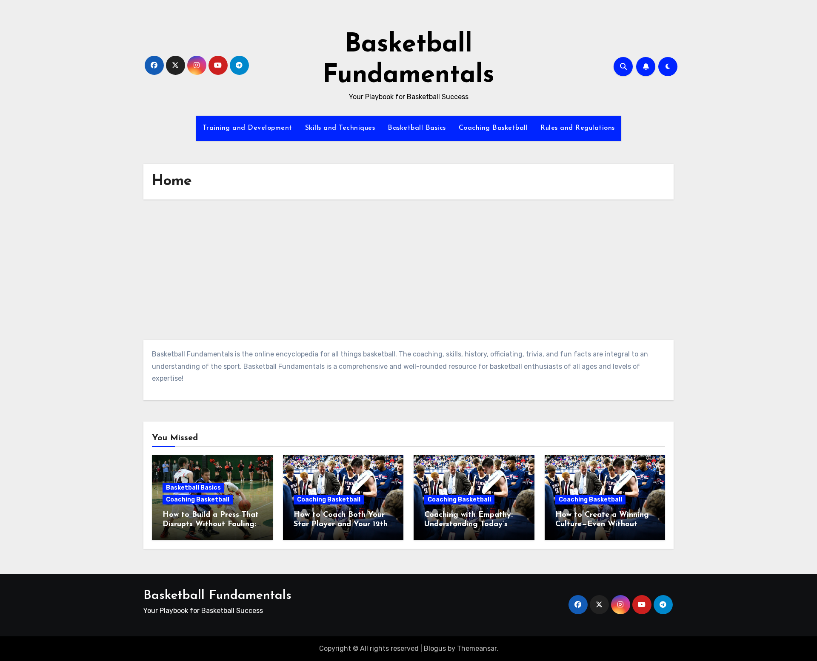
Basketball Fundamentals (217, 595)
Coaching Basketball (493, 128)
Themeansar (477, 648)
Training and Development (247, 128)
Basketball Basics (417, 128)
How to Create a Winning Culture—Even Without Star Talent (602, 524)
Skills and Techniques (340, 128)
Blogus (435, 648)
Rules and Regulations (577, 128)
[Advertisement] (408, 271)
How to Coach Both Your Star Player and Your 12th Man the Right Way (341, 524)
